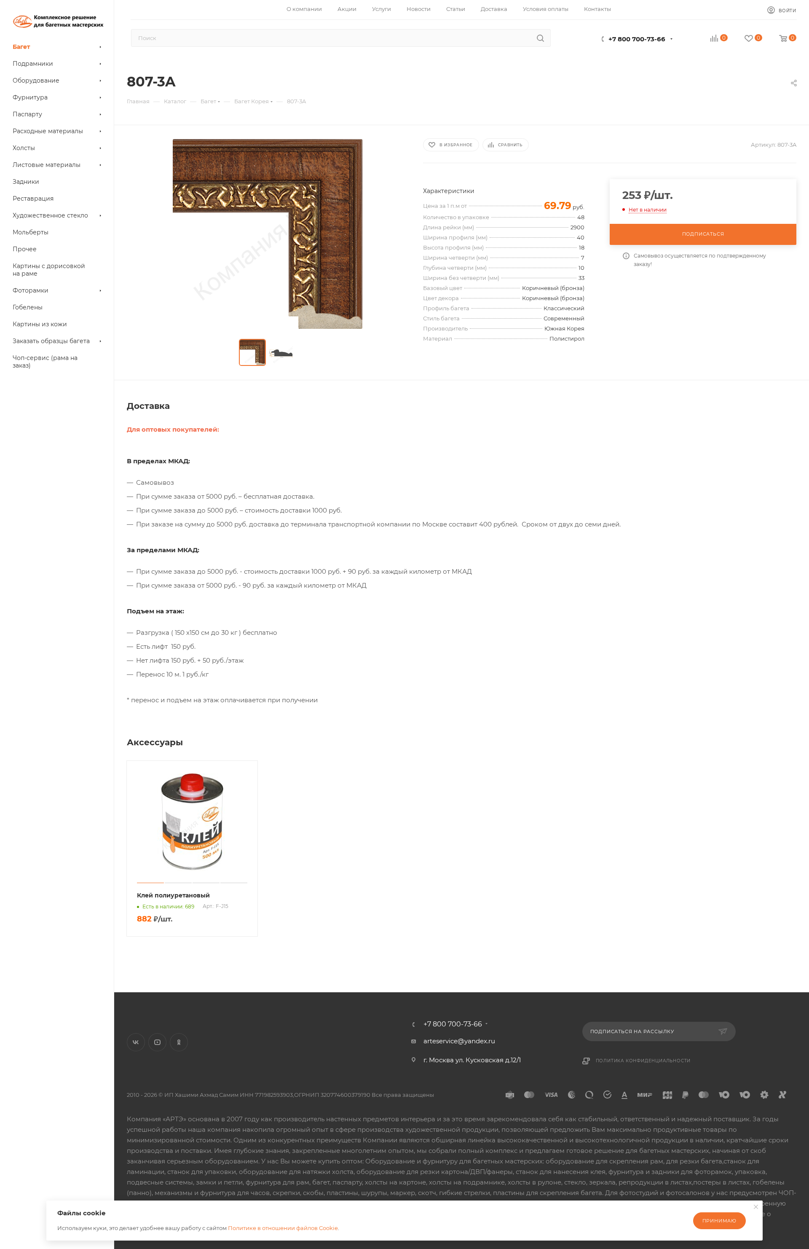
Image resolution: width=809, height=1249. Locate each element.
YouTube (157, 1042)
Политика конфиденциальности (643, 1061)
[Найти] (540, 38)
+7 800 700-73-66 (636, 39)
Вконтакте (136, 1042)
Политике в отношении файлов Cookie (283, 1228)
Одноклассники (179, 1042)
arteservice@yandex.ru (459, 1041)
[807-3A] (267, 234)
